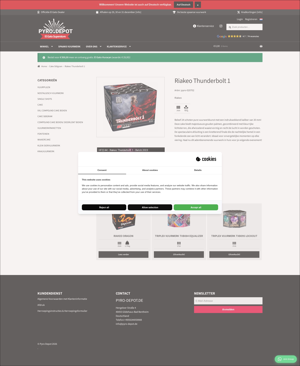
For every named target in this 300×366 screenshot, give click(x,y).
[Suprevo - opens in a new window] (206, 159)
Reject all (104, 207)
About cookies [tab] (150, 170)
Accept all (196, 207)
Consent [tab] (102, 170)
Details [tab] (198, 170)
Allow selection (150, 207)
